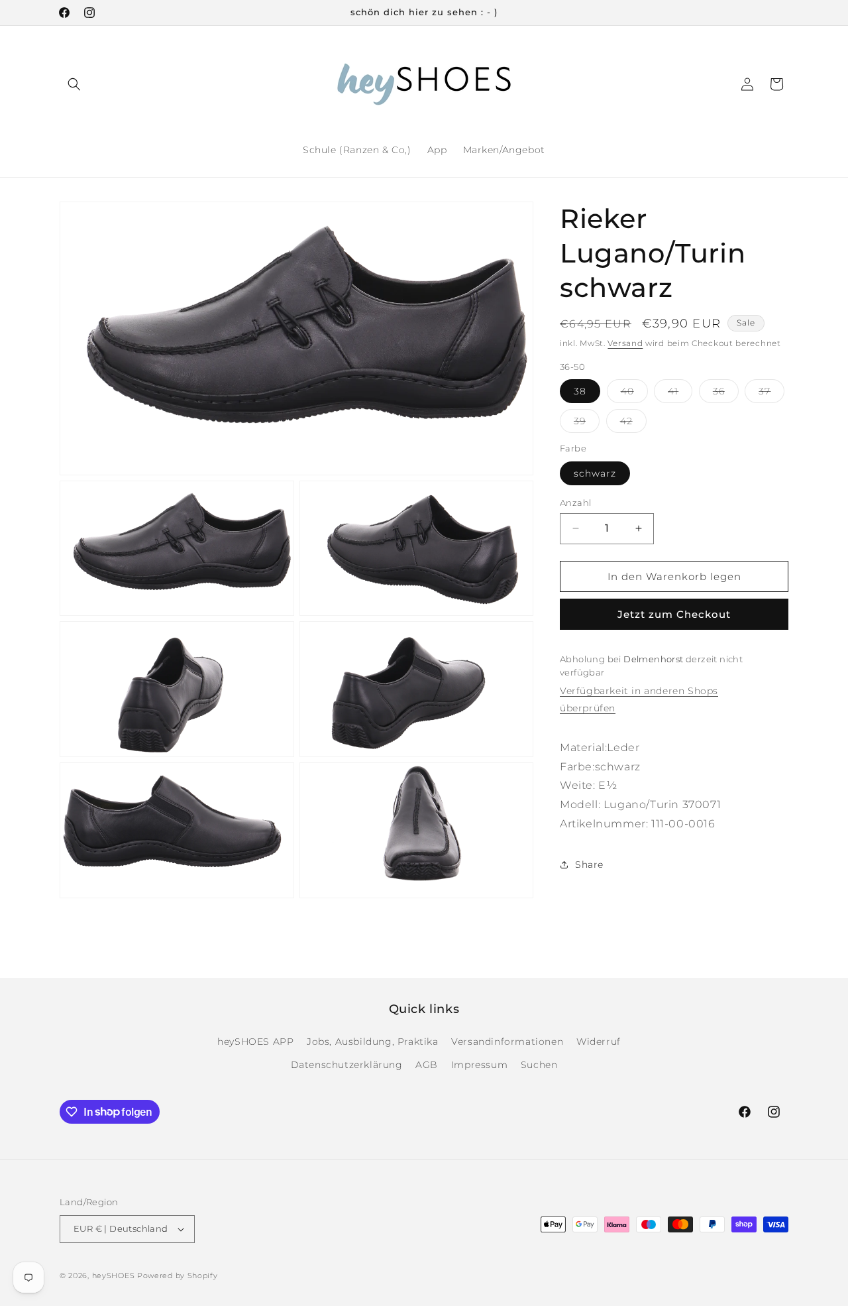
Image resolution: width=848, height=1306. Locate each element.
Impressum (479, 1065)
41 (680, 394)
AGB (426, 1065)
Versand (625, 343)
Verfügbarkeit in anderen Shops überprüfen (639, 699)
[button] (74, 84)
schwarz (595, 473)
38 (580, 391)
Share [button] (589, 864)
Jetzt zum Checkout (674, 614)
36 (726, 394)
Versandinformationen (507, 1041)
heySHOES (113, 1275)
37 (771, 394)
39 (587, 423)
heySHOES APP (255, 1041)
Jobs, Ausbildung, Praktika (373, 1041)
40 (634, 394)
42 (633, 423)
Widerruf (598, 1041)
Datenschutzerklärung (347, 1065)
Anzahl (575, 502)
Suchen (539, 1065)
